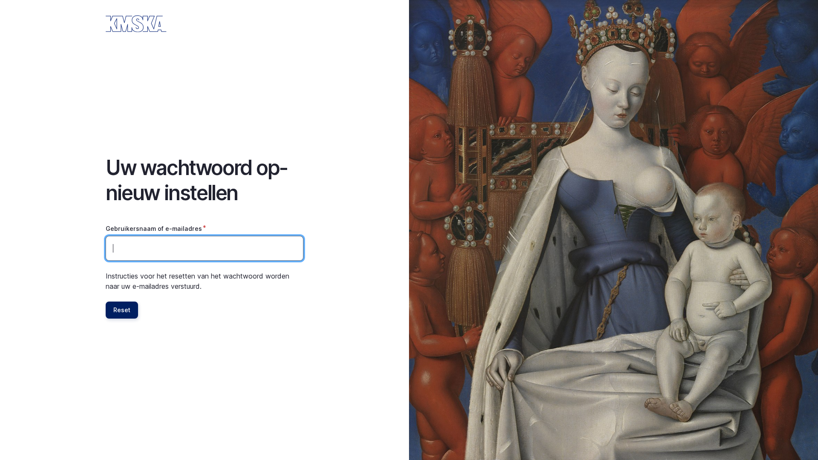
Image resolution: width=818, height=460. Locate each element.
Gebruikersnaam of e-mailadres (154, 228)
